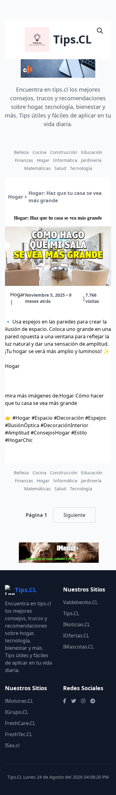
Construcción (63, 152)
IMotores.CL (19, 701)
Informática (65, 160)
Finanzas (24, 160)
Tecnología (81, 168)
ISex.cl (12, 745)
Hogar (43, 160)
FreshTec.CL (18, 734)
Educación (91, 152)
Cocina (39, 152)
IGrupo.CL (16, 712)
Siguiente (74, 515)
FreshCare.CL (20, 723)
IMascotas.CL (78, 646)
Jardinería (91, 160)
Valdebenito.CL (80, 602)
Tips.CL (71, 613)
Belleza (21, 152)
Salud (60, 168)
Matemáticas (37, 168)
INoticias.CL (76, 624)
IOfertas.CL (76, 635)
